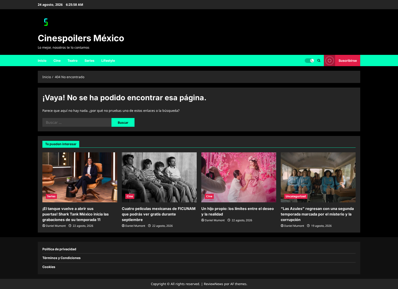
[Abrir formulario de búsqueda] (318, 60)
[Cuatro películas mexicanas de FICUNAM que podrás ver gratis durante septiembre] (159, 177)
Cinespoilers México (81, 38)
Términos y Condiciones (61, 258)
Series (89, 60)
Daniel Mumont (56, 226)
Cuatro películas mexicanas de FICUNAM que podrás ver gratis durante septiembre (159, 214)
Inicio (42, 60)
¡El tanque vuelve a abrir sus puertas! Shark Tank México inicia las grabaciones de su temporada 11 (75, 214)
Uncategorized (296, 196)
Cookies (48, 267)
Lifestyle (108, 60)
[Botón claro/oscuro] (309, 60)
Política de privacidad (59, 249)
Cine (57, 60)
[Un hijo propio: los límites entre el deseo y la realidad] (238, 177)
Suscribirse (348, 60)
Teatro (72, 60)
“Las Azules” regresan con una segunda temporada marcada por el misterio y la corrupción (317, 214)
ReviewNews (213, 284)
